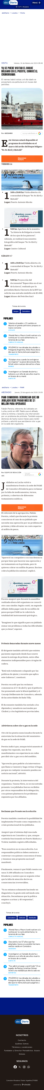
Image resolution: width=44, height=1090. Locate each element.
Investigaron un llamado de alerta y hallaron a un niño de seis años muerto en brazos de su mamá (24, 374)
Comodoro (26, 311)
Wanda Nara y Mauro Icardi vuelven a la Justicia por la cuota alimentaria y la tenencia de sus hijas (24, 337)
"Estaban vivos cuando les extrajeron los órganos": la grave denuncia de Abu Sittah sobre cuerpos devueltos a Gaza (24, 362)
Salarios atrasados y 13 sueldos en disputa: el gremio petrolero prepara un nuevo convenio (24, 325)
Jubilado (22, 918)
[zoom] (22, 109)
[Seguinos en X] (20, 1067)
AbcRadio (32, 918)
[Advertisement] (22, 38)
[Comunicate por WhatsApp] (28, 1067)
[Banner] (22, 161)
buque (16, 311)
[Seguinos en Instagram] (24, 1067)
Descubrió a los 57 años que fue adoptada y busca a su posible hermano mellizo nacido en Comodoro (24, 944)
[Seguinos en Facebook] (15, 1067)
